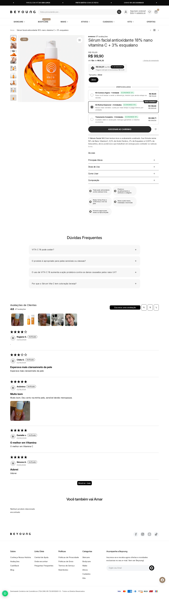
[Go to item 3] (44, 320)
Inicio (12, 30)
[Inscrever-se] (151, 567)
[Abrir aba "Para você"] (162, 580)
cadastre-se (140, 13)
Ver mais (91, 153)
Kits (84, 578)
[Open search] (144, 307)
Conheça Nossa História (20, 557)
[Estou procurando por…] (119, 12)
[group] (51, 68)
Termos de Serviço (66, 565)
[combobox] (80, 12)
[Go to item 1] (17, 320)
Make (84, 565)
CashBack (14, 565)
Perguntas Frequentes (43, 565)
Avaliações (14, 561)
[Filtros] (150, 307)
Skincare (86, 557)
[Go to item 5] (71, 320)
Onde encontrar (41, 561)
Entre (132, 13)
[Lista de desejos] (149, 12)
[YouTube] (149, 534)
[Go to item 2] (31, 320)
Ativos (85, 570)
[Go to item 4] (57, 320)
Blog (12, 570)
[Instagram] (142, 534)
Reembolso (63, 570)
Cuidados (86, 574)
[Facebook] (135, 534)
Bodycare (86, 561)
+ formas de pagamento (151, 60)
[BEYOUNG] (23, 12)
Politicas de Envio (65, 561)
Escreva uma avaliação (125, 307)
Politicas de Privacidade (68, 557)
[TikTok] (156, 534)
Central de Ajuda (41, 557)
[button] (91, 36)
